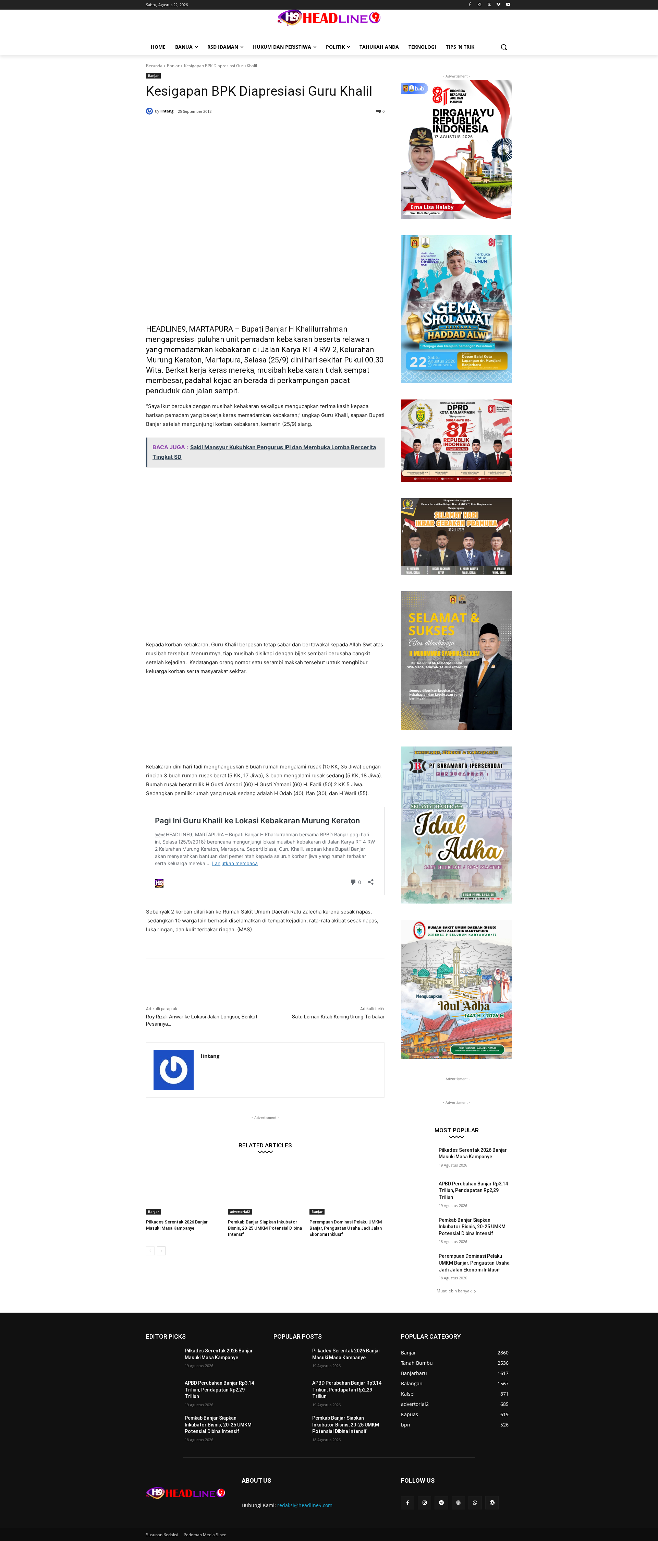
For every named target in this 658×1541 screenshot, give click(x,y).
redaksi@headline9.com (304, 1505)
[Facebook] (470, 5)
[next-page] (161, 1250)
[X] (489, 5)
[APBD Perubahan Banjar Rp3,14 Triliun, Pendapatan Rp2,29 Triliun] (417, 1192)
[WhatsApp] (245, 129)
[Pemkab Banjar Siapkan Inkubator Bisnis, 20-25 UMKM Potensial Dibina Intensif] (265, 1188)
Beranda (154, 66)
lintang (166, 111)
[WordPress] (492, 1502)
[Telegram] (441, 1502)
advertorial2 (240, 1211)
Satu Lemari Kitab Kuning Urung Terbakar (338, 1017)
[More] (261, 129)
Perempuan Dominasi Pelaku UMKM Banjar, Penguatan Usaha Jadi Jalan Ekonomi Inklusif (345, 1228)
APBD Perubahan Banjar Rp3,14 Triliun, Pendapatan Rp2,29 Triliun (473, 1190)
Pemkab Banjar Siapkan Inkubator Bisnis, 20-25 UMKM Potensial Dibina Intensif (265, 1228)
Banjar (173, 66)
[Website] (458, 1502)
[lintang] (150, 111)
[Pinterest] (229, 129)
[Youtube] (508, 5)
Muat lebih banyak (454, 1291)
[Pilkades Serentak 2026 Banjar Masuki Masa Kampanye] (183, 1188)
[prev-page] (150, 1250)
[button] (504, 47)
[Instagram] (480, 5)
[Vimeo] (498, 5)
